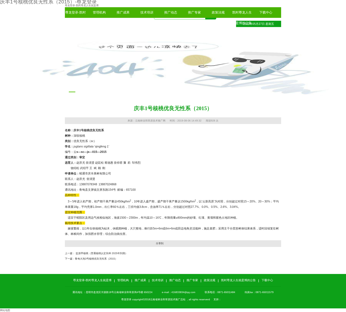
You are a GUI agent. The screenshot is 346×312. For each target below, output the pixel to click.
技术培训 (146, 12)
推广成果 (123, 12)
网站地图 (5, 310)
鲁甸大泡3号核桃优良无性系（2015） (96, 258)
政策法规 (218, 12)
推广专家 (194, 12)
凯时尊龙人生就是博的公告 (242, 14)
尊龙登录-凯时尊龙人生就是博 (82, 5)
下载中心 (265, 12)
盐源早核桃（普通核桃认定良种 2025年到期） (102, 253)
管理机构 (99, 12)
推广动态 (170, 12)
